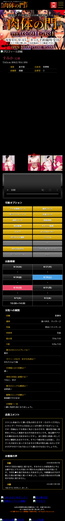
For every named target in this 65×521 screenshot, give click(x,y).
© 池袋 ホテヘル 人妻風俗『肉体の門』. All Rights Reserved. (32, 512)
